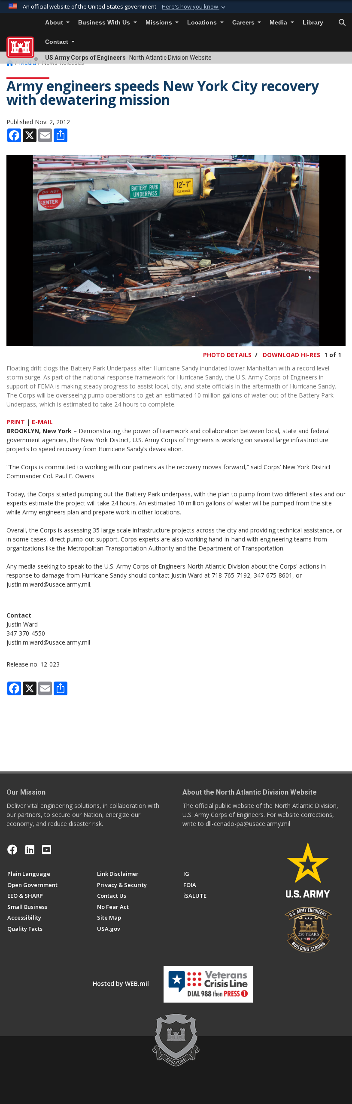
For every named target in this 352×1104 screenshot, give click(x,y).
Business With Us (105, 22)
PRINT (15, 422)
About (55, 22)
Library (313, 22)
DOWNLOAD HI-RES (291, 355)
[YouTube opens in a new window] (46, 849)
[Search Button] (342, 23)
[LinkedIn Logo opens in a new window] (29, 849)
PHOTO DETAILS (227, 355)
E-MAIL (42, 422)
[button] (194, 7)
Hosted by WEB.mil (121, 983)
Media (279, 22)
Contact (57, 42)
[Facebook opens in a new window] (12, 849)
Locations (202, 22)
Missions (160, 22)
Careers (244, 22)
